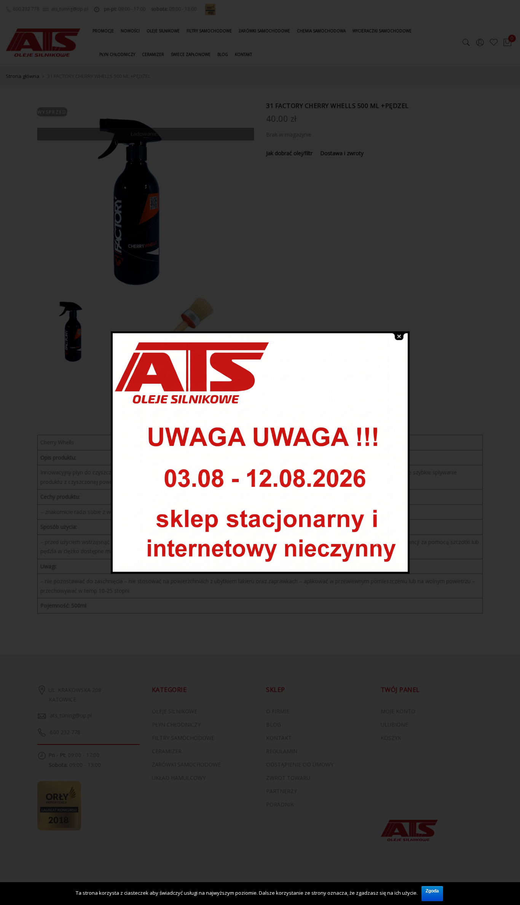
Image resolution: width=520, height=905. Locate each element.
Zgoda (432, 891)
